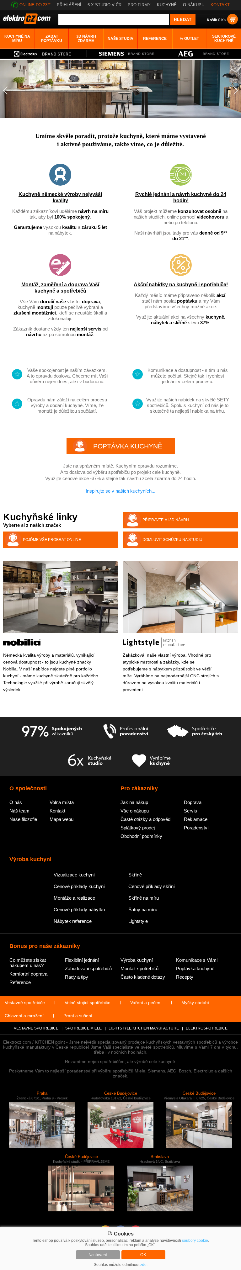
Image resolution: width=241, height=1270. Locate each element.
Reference (155, 38)
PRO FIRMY (139, 5)
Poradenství (196, 827)
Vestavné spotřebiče (25, 1002)
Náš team (19, 810)
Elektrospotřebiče (207, 1028)
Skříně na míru (143, 898)
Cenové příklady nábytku (79, 909)
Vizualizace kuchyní (74, 874)
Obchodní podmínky (141, 836)
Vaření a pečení (146, 1002)
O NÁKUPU (193, 5)
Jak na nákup (134, 802)
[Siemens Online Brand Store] (126, 54)
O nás (15, 802)
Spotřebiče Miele (83, 1028)
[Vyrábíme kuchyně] (151, 761)
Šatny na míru (142, 909)
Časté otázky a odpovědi (145, 819)
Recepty (184, 977)
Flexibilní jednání (82, 960)
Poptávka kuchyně (195, 968)
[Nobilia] (21, 644)
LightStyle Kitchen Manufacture (144, 1028)
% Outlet (189, 38)
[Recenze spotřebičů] (52, 731)
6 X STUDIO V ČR (104, 5)
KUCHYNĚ (167, 5)
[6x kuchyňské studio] (89, 761)
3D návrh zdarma (86, 38)
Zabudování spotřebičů (88, 968)
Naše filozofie (23, 819)
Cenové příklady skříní (151, 886)
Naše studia (120, 38)
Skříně (135, 874)
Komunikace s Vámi (196, 960)
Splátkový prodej (137, 827)
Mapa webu (61, 819)
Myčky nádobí (195, 1002)
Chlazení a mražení (24, 1015)
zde (143, 1264)
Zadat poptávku (51, 38)
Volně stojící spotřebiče (87, 1002)
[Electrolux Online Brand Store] (43, 54)
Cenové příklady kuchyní (79, 886)
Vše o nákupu (134, 810)
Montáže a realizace (74, 898)
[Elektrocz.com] (27, 23)
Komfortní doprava (28, 973)
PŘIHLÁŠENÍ (69, 5)
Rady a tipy (76, 977)
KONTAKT (220, 5)
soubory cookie (195, 1240)
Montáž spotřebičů (139, 968)
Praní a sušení (77, 1015)
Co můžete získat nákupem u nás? (27, 962)
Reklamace (195, 819)
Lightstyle (138, 921)
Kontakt (57, 810)
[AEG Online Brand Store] (203, 54)
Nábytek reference (73, 921)
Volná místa (62, 802)
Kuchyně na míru (17, 38)
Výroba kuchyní (136, 960)
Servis (190, 810)
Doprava (192, 802)
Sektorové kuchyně (224, 38)
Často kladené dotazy (142, 977)
